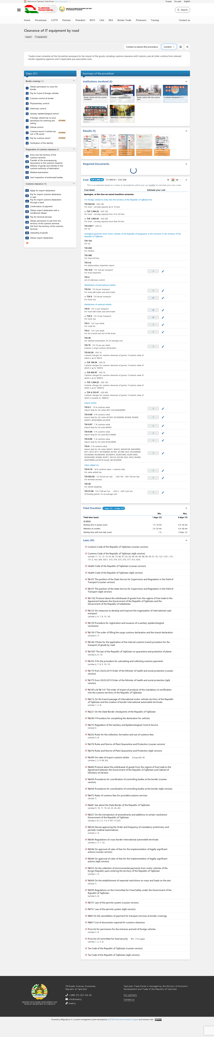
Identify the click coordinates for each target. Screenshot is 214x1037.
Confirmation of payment (41, 206)
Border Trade (124, 20)
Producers (141, 20)
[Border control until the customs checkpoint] (95, 94)
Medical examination (39, 172)
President (80, 20)
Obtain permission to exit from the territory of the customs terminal (45, 222)
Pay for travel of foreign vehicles (44, 93)
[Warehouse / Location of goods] (122, 114)
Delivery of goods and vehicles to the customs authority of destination (46, 167)
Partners (66, 20)
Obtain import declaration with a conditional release (44, 211)
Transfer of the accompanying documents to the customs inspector (46, 161)
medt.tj (72, 1003)
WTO (92, 20)
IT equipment (41, 36)
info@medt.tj (75, 999)
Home (27, 20)
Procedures (41, 20)
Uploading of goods (39, 232)
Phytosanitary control (39, 103)
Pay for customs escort (40, 138)
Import (28, 36)
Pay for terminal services (41, 217)
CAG (102, 20)
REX (111, 20)
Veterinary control (38, 108)
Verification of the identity (41, 143)
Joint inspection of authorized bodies (46, 177)
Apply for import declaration (42, 190)
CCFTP (54, 20)
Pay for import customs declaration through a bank (45, 201)
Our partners (130, 994)
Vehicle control (36, 127)
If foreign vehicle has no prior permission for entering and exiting (43, 121)
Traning (155, 20)
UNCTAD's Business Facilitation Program (123, 1019)
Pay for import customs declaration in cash (45, 195)
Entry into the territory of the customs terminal (43, 156)
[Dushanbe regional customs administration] (95, 114)
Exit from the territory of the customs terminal (46, 227)
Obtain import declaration (41, 238)
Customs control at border (42, 98)
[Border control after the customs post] (148, 94)
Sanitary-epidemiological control (44, 113)
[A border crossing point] (122, 94)
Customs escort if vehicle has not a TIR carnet (43, 132)
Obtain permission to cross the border (44, 88)
